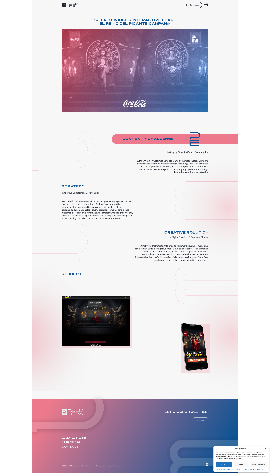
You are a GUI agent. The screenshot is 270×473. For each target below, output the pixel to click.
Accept (224, 464)
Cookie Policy (221, 469)
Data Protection (114, 466)
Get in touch (194, 5)
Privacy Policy (101, 466)
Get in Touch (200, 420)
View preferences (258, 464)
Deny (241, 464)
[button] (266, 448)
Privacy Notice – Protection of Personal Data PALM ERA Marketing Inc (245, 469)
